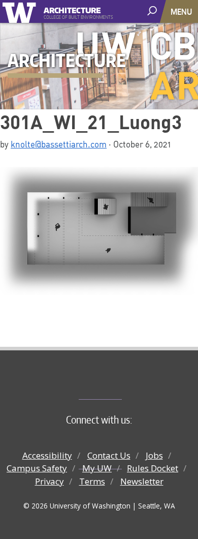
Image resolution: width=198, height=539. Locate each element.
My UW (97, 468)
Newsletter (141, 481)
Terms (92, 481)
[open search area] (153, 11)
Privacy (49, 481)
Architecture (72, 9)
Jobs (154, 455)
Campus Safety (37, 468)
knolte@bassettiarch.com (59, 143)
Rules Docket (152, 468)
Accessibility (47, 455)
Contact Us (108, 455)
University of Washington (21, 11)
